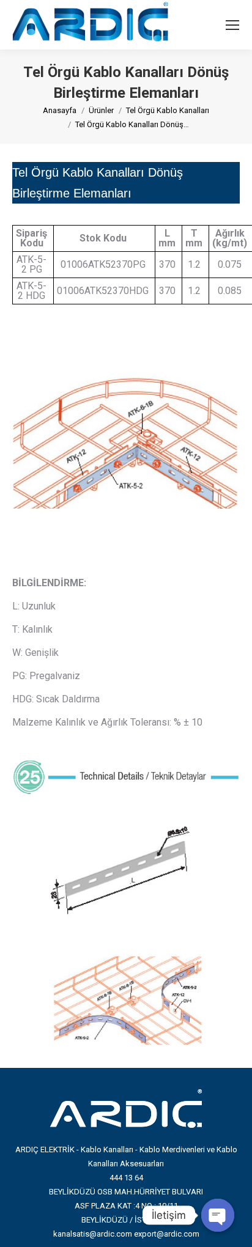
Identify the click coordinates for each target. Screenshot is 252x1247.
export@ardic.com (166, 1233)
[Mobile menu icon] (232, 25)
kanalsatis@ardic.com (92, 1233)
